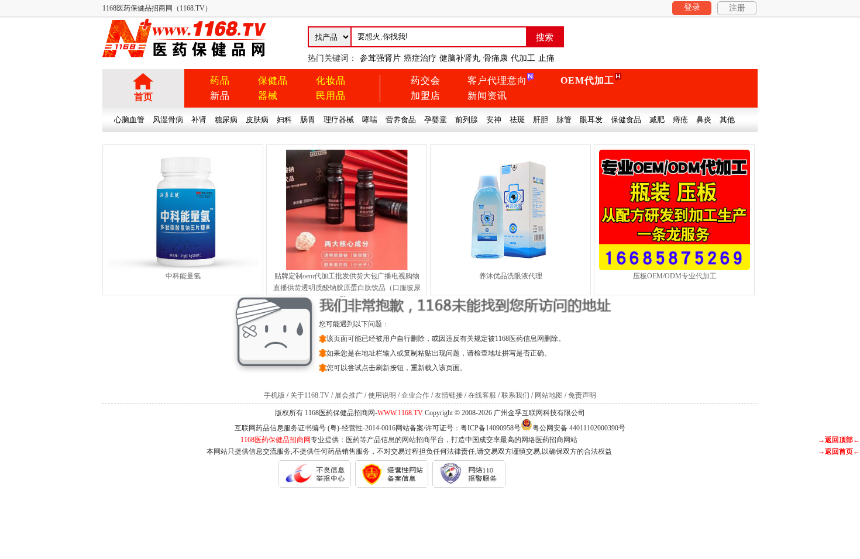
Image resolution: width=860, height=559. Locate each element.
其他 (727, 119)
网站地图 (549, 395)
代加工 (523, 58)
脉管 (564, 119)
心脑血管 (129, 119)
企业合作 (415, 395)
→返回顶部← (839, 440)
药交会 (426, 80)
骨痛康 (495, 58)
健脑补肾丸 (459, 58)
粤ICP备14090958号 (490, 428)
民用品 (331, 96)
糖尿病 (226, 119)
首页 (143, 97)
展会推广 (349, 395)
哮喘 (369, 119)
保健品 (273, 80)
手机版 (274, 395)
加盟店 (426, 96)
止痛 (546, 58)
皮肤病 (257, 119)
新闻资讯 (487, 96)
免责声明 (582, 395)
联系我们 (515, 395)
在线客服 (482, 395)
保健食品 (626, 119)
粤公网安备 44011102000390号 (578, 427)
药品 (220, 80)
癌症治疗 (420, 58)
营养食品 (401, 119)
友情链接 (449, 395)
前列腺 (466, 119)
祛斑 (517, 119)
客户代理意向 (497, 80)
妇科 (284, 119)
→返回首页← (839, 451)
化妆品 (331, 80)
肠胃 (307, 119)
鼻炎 (703, 119)
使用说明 (382, 395)
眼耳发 (591, 119)
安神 (493, 119)
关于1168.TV (309, 395)
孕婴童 (435, 119)
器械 (268, 96)
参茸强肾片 (380, 58)
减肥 (657, 119)
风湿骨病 (168, 119)
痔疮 (680, 119)
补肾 (199, 119)
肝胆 (540, 119)
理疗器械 (339, 119)
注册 (737, 8)
